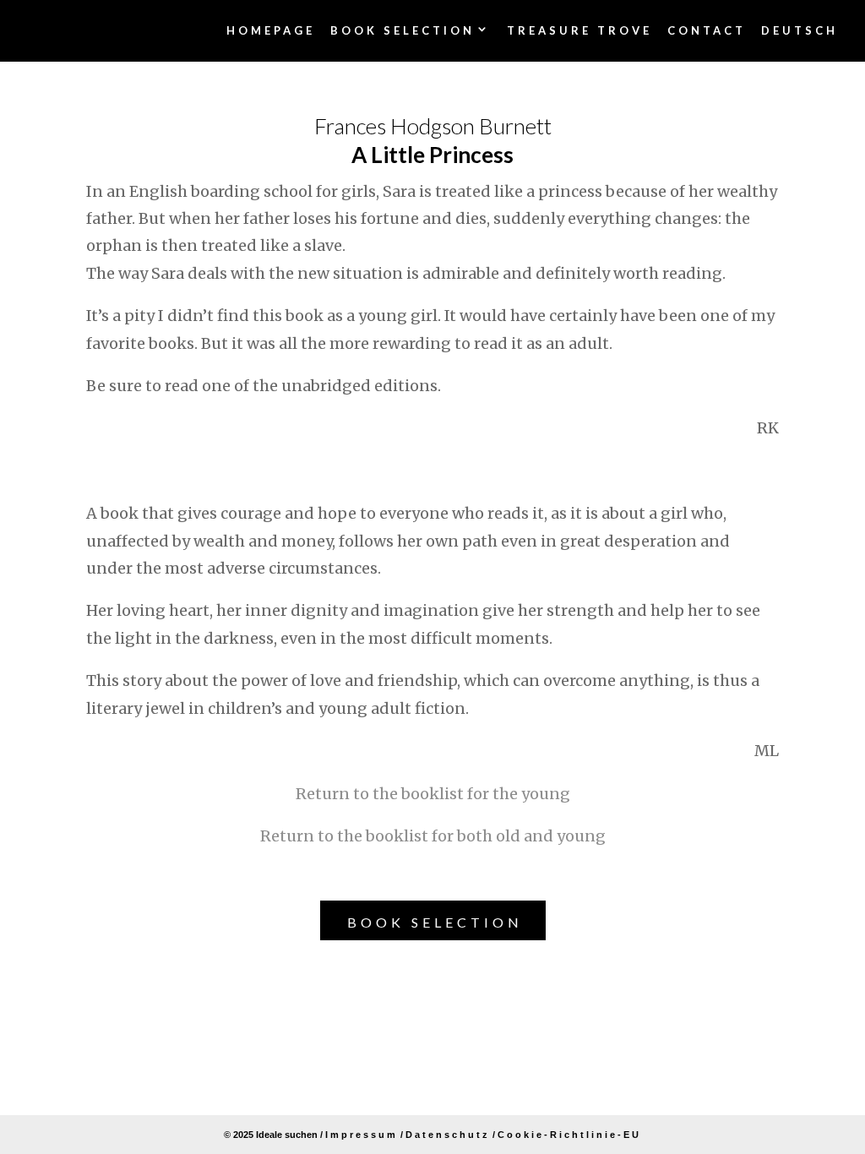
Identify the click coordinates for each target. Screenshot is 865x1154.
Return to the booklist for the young (433, 793)
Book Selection (435, 922)
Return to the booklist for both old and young (433, 836)
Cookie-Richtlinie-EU (569, 1135)
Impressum (361, 1135)
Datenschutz (447, 1135)
